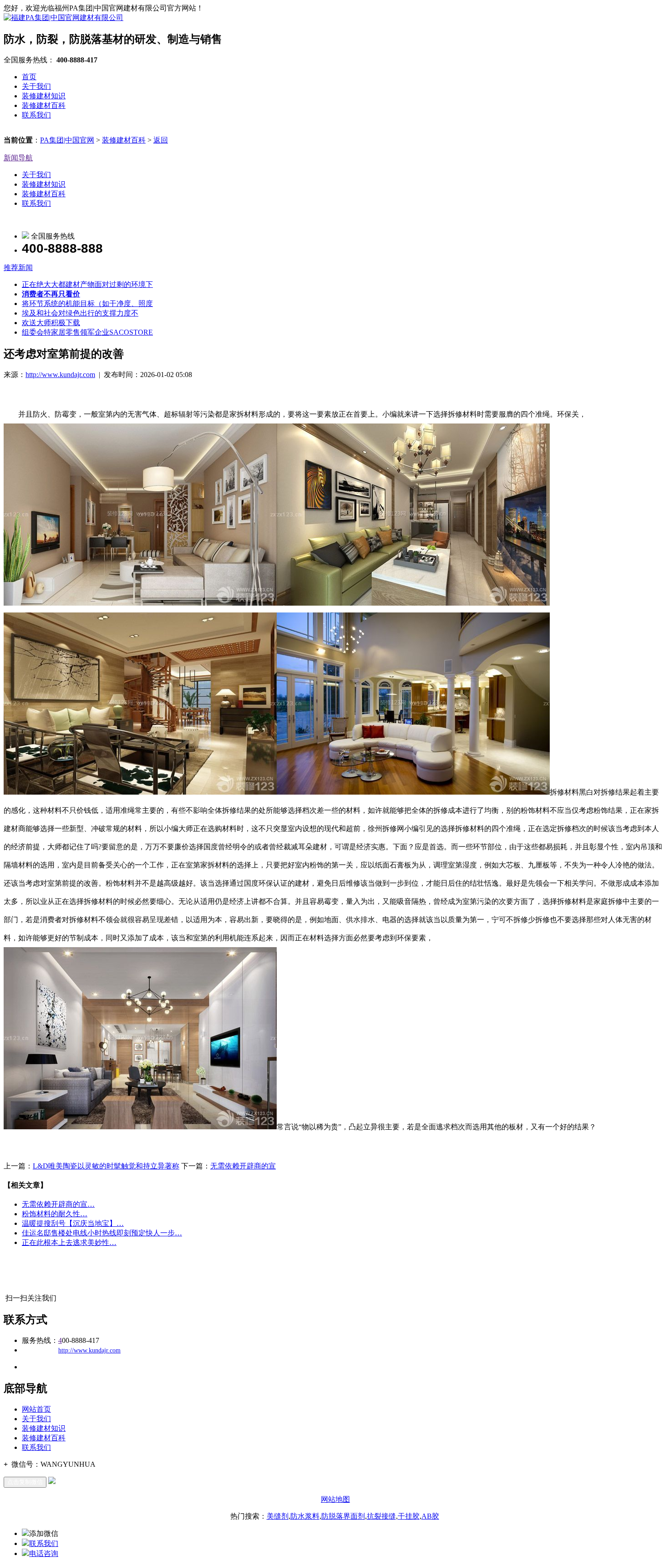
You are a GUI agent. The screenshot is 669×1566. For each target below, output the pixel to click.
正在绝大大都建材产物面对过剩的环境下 (87, 284)
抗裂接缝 (381, 1516)
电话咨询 (43, 1553)
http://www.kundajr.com (60, 374)
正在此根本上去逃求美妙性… (69, 1242)
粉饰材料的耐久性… (54, 1214)
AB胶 (430, 1516)
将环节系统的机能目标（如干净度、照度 (87, 303)
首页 (29, 77)
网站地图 (335, 1499)
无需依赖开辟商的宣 (243, 1166)
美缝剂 (278, 1516)
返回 (160, 140)
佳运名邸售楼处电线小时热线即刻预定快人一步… (102, 1233)
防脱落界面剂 (343, 1516)
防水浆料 (304, 1516)
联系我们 (36, 115)
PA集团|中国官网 (67, 140)
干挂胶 (409, 1516)
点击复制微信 (25, 1482)
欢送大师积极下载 (51, 322)
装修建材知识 (44, 96)
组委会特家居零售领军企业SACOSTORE (87, 332)
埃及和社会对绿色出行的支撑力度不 (80, 313)
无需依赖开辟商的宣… (58, 1204)
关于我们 (36, 86)
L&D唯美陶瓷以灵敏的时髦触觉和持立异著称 (106, 1166)
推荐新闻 (18, 267)
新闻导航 (18, 158)
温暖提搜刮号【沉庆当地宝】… (73, 1223)
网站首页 (36, 1409)
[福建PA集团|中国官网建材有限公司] (63, 17)
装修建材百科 (44, 105)
